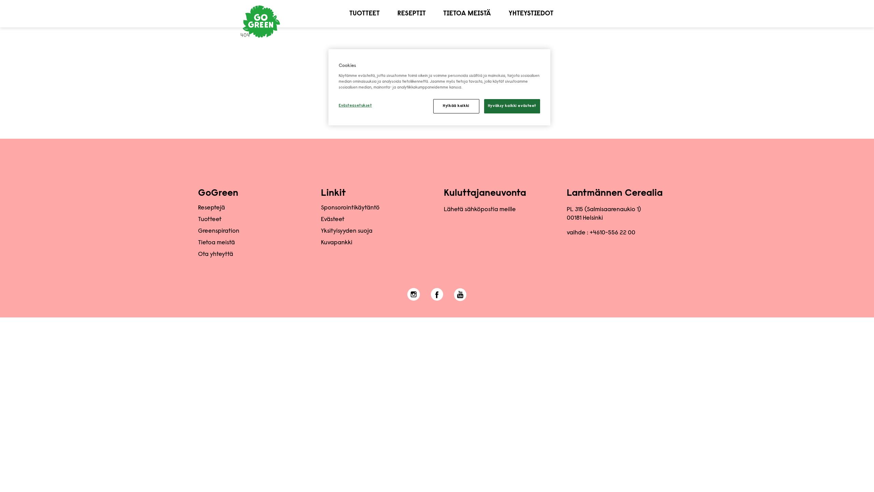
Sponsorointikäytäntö (350, 208)
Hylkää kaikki (456, 106)
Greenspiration (218, 231)
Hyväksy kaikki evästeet (512, 106)
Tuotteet (364, 13)
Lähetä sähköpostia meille (480, 210)
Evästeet (332, 220)
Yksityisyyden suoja (346, 231)
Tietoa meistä (467, 13)
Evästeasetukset (355, 106)
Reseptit (411, 13)
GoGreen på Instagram (413, 294)
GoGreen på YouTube (460, 294)
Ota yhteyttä (215, 254)
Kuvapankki (336, 243)
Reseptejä (211, 208)
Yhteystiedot (531, 13)
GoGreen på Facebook (437, 294)
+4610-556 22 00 (612, 233)
